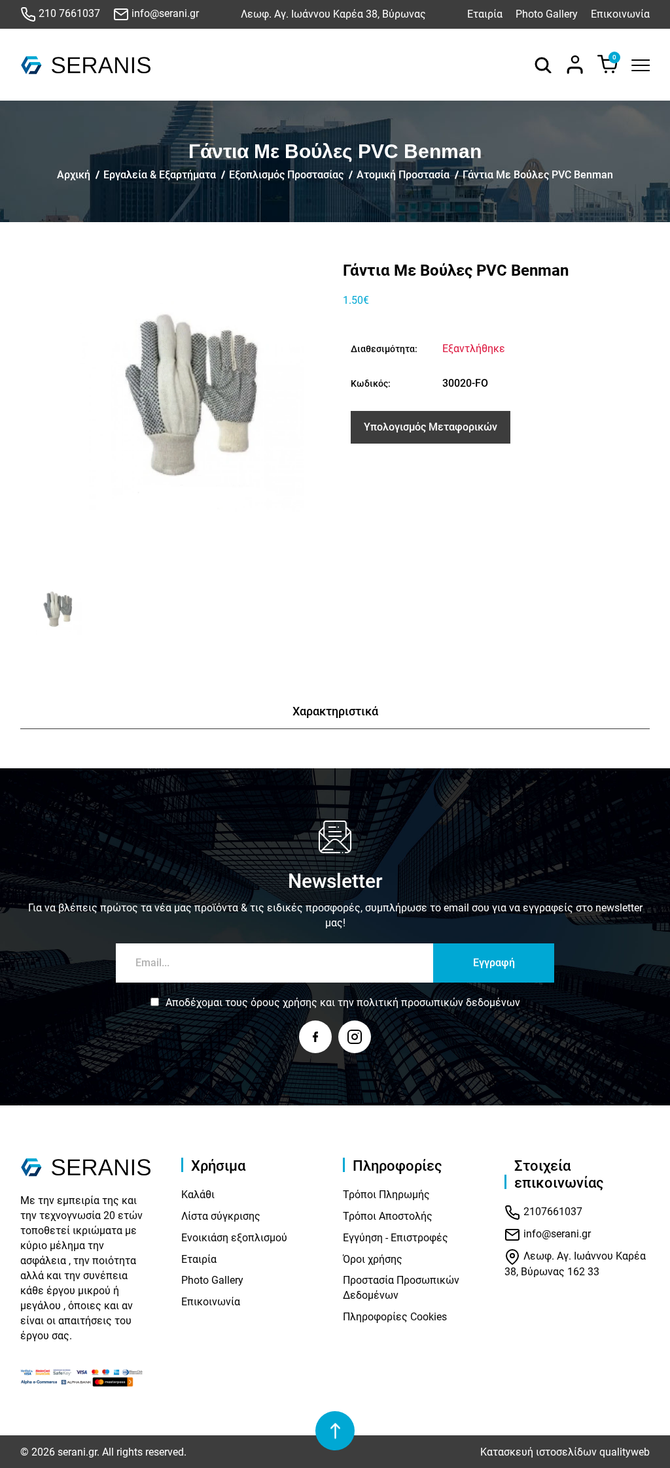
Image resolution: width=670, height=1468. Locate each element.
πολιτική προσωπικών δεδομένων (438, 1002)
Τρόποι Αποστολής (387, 1216)
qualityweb (624, 1452)
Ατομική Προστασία (403, 175)
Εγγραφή (494, 962)
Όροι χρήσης (372, 1259)
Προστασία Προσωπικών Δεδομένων (401, 1287)
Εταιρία (484, 14)
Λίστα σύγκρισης (220, 1216)
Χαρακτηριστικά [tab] (335, 711)
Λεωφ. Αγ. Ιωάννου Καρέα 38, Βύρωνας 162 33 (575, 1264)
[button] (35, 613)
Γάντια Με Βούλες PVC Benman (538, 175)
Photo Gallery (547, 14)
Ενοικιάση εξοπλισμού (234, 1237)
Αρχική (73, 175)
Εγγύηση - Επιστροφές (395, 1237)
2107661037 (551, 1212)
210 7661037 (68, 13)
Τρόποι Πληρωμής (386, 1194)
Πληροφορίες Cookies (395, 1317)
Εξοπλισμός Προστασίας (286, 175)
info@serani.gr (164, 13)
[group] (173, 414)
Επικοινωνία (620, 14)
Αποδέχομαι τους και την (343, 1002)
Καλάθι (198, 1194)
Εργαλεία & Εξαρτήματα (159, 175)
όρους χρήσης (284, 1002)
